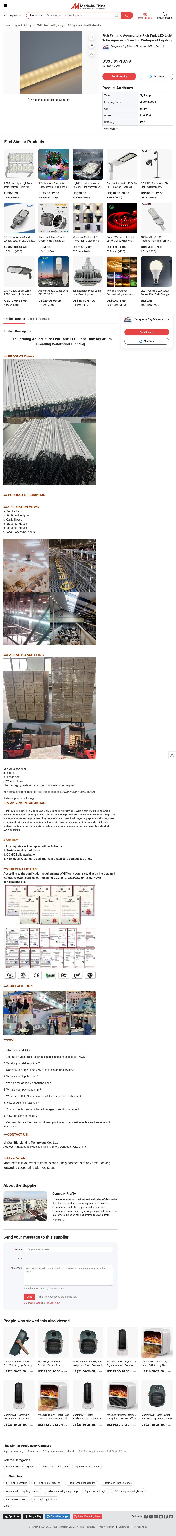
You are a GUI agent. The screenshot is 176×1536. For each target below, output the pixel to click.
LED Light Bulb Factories (47, 1482)
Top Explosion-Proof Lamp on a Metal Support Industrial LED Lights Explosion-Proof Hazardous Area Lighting (87, 293)
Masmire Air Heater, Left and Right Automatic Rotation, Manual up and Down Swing (122, 1365)
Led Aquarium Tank (16, 1499)
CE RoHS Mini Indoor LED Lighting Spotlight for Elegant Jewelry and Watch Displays (155, 185)
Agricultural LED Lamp (87, 1466)
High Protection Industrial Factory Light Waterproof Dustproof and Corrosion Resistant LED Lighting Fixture (86, 185)
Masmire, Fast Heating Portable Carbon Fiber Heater (50, 1365)
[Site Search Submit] (127, 15)
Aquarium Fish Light (95, 1491)
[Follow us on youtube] (161, 1516)
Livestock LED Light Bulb (54, 1466)
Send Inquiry (119, 76)
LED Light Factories (16, 1482)
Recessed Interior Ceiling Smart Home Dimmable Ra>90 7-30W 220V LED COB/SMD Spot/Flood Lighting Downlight (51, 239)
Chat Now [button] (158, 76)
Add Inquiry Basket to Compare (51, 100)
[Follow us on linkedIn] (171, 1516)
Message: (17, 1267)
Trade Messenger (58, 1516)
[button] (5, 5)
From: (19, 1249)
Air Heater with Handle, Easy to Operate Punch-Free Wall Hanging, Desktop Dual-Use (88, 1365)
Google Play (33, 1516)
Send (29, 1296)
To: (20, 1258)
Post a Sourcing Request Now (42, 1302)
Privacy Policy (140, 1526)
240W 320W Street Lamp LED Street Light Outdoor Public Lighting (17, 293)
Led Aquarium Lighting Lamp (62, 1491)
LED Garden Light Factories (117, 1482)
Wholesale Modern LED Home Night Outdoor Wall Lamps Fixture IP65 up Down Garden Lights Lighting (86, 239)
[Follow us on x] (151, 1516)
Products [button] (35, 15)
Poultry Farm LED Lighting (20, 1466)
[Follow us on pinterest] (166, 1516)
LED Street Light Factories (81, 1482)
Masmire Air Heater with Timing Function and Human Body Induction (18, 1418)
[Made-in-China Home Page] (88, 6)
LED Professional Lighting (49, 25)
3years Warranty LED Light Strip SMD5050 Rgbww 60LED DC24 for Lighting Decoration (121, 239)
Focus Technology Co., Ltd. (64, 1526)
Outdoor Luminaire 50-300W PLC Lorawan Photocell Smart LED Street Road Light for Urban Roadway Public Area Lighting (122, 185)
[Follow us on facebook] (146, 1516)
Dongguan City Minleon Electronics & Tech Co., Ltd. (138, 46)
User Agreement (106, 1526)
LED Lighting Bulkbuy (45, 1499)
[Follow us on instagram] (156, 1516)
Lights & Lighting (23, 25)
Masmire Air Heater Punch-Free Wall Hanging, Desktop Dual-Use (17, 1365)
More (6, 1505)
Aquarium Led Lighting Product (23, 1491)
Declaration (124, 1526)
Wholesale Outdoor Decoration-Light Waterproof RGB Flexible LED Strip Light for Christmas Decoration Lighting (122, 293)
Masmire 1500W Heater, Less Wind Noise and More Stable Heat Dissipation (53, 1418)
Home (6, 25)
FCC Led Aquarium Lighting (128, 1491)
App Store (12, 1516)
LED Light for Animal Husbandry (84, 25)
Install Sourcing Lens (89, 1516)
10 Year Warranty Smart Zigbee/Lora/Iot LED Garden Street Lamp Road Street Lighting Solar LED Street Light (19, 239)
